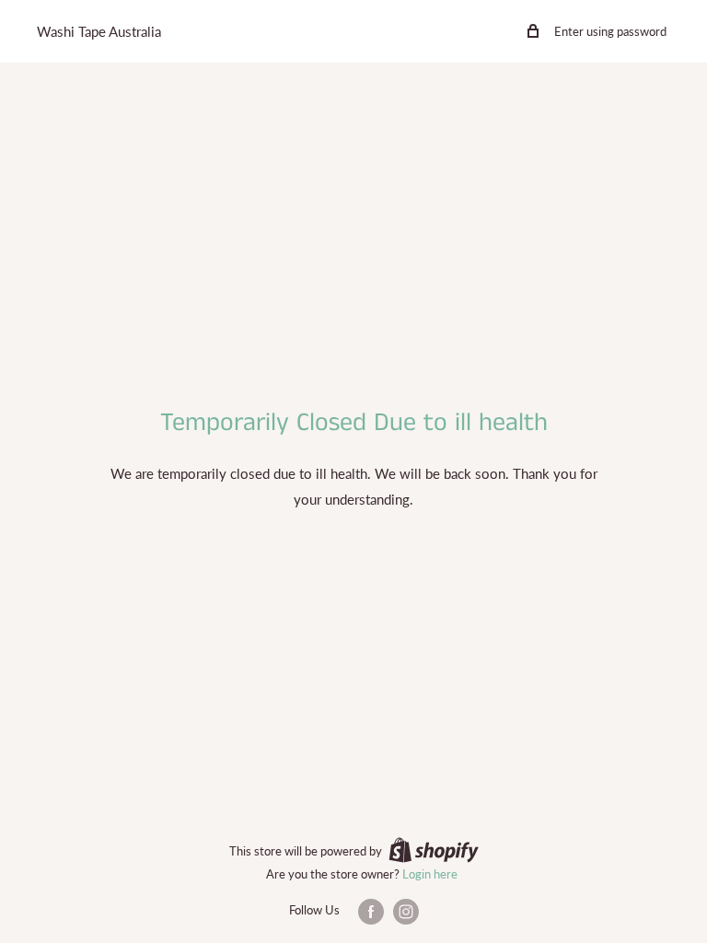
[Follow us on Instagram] (406, 912)
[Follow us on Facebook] (371, 912)
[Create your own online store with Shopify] (433, 850)
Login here (430, 874)
